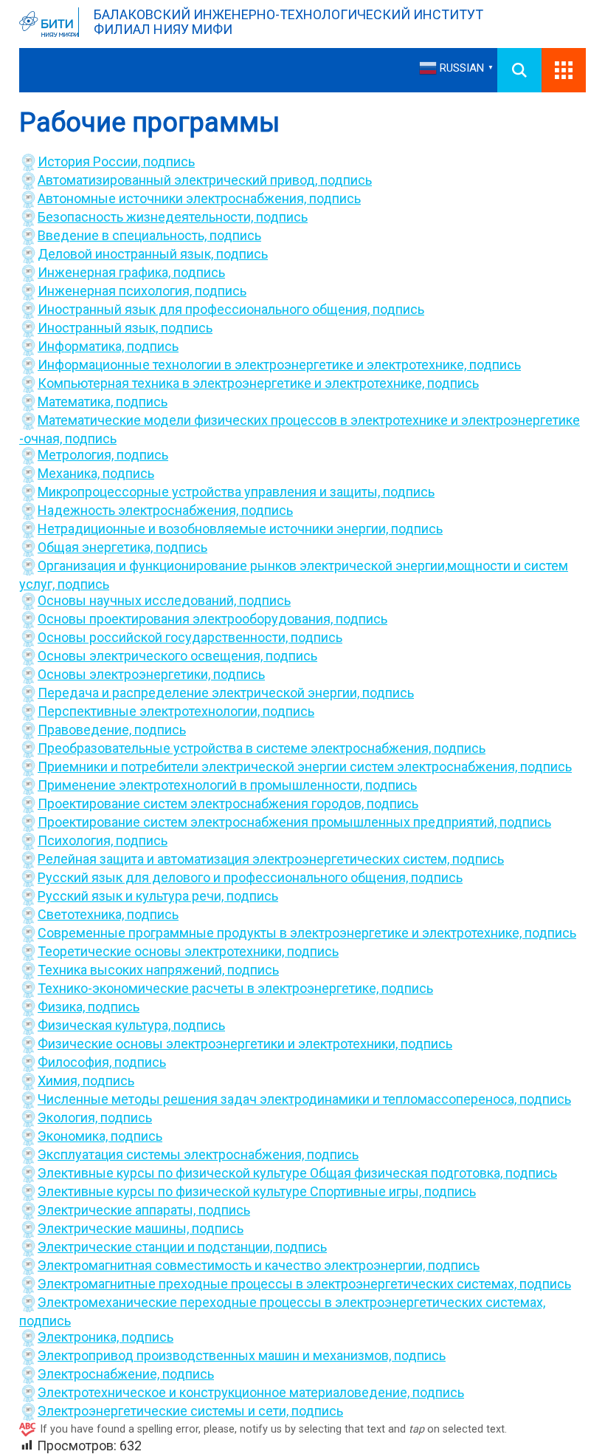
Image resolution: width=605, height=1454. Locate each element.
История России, (90, 161)
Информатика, (82, 346)
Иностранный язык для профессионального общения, (205, 309)
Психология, (77, 840)
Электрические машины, (115, 1228)
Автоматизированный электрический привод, (179, 180)
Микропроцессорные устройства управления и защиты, (210, 491)
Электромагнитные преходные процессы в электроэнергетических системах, (278, 1283)
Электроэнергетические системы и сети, (164, 1411)
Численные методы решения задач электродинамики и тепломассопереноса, (278, 1099)
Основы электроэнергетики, (125, 674)
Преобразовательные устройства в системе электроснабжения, (236, 748)
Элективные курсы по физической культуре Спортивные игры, (231, 1191)
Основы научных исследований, (138, 600)
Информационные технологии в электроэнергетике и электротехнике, (253, 364)
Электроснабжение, (100, 1374)
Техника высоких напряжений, (132, 969)
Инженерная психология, (116, 290)
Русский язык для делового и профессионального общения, (224, 877)
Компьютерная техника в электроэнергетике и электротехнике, (232, 383)
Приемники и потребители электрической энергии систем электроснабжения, (279, 766)
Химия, (60, 1080)
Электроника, (80, 1337)
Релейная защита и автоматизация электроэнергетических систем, (245, 859)
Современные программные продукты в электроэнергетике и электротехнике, (281, 933)
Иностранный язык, (99, 327)
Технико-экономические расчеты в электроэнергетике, (209, 988)
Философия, (76, 1062)
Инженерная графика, (105, 272)
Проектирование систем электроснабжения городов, (202, 803)
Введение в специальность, (124, 235)
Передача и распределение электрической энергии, (200, 692)
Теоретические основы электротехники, (162, 951)
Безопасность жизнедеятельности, (147, 217)
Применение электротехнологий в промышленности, (201, 785)
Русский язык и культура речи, (132, 896)
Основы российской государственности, (164, 637)
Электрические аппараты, (118, 1210)
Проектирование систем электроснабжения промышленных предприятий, (268, 822)
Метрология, (77, 455)
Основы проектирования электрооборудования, (187, 619)
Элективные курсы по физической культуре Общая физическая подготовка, (271, 1173)
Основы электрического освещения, (152, 655)
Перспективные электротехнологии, (150, 711)
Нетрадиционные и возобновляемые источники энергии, (214, 528)
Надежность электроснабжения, (139, 510)
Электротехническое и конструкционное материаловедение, (225, 1392)
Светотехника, (82, 914)
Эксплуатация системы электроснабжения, (172, 1154)
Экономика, (74, 1136)
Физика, (63, 1006)
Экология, (69, 1117)
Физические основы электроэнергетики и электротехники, (219, 1043)
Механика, (70, 473)
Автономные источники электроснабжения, (173, 198)
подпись (169, 161)
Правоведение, (86, 729)
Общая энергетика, (97, 547)
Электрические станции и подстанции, (156, 1247)
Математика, (77, 401)
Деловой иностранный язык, (127, 254)
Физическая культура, (105, 1025)
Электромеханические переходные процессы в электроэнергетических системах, (291, 1302)
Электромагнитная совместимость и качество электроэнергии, (233, 1265)
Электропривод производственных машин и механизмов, (216, 1355)
